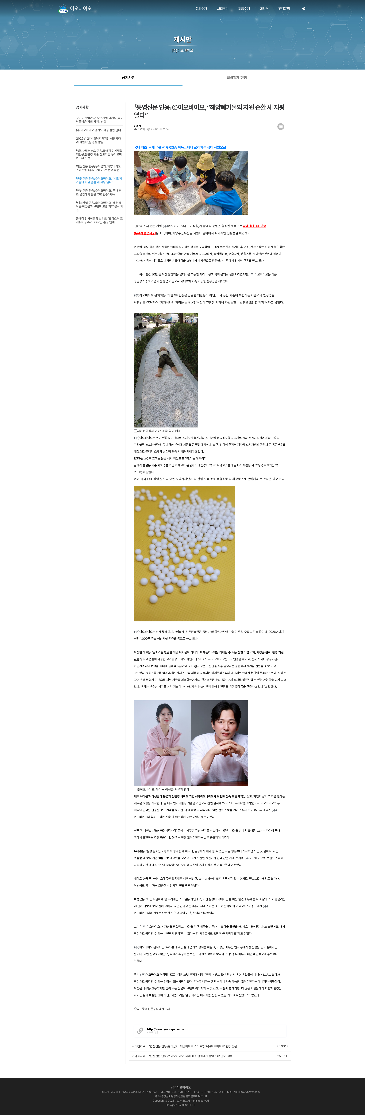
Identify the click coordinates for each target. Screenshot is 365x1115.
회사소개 (201, 9)
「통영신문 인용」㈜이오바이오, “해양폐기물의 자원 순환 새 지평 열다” (99, 180)
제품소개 (244, 9)
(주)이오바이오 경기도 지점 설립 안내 (98, 130)
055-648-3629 (181, 1091)
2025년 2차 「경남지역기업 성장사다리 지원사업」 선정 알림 (98, 140)
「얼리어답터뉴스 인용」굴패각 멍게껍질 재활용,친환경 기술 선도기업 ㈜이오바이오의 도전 (99, 154)
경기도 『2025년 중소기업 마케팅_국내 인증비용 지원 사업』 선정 (99, 119)
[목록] (280, 126)
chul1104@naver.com (247, 1091)
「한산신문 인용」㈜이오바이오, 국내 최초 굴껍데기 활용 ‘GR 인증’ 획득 (98, 192)
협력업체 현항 (237, 77)
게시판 (264, 9)
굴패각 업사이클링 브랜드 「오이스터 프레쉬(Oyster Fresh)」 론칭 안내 (99, 220)
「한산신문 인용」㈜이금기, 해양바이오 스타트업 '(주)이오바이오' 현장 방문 (98, 168)
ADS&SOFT (189, 1105)
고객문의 (284, 9)
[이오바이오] (75, 8)
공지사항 (128, 77)
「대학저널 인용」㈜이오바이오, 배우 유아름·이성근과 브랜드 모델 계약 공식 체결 (99, 206)
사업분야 (223, 9)
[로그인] (303, 9)
